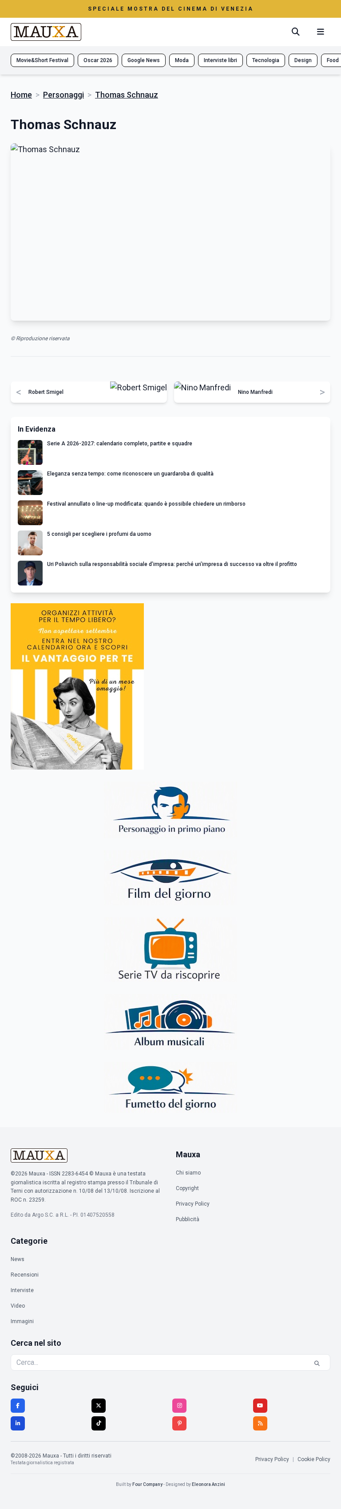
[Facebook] (18, 1406)
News (17, 1259)
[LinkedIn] (18, 1423)
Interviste (22, 1290)
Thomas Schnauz (126, 94)
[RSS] (260, 1423)
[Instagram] (179, 1406)
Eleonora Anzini (208, 1484)
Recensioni (25, 1275)
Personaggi (63, 94)
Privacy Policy (193, 1204)
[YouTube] (260, 1406)
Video (18, 1306)
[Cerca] (295, 32)
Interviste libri (220, 60)
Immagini (22, 1321)
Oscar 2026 (97, 60)
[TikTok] (98, 1423)
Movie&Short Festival (42, 60)
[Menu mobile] (320, 32)
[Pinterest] (179, 1423)
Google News (143, 60)
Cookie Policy (313, 1459)
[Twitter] (98, 1406)
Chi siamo (188, 1173)
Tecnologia (265, 60)
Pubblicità (187, 1219)
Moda (182, 60)
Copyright (187, 1188)
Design (303, 60)
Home (21, 94)
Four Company (147, 1484)
